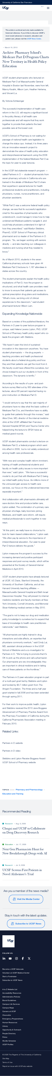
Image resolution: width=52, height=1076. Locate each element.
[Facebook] (24, 958)
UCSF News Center (34, 39)
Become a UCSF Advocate (13, 969)
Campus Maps (8, 1008)
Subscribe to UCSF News (28, 923)
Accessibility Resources (11, 993)
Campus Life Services (11, 1004)
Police (4, 1037)
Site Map (5, 1058)
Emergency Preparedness (12, 1019)
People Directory (9, 1033)
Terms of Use (7, 1062)
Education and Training (12, 794)
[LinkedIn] (5, 958)
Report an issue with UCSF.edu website (17, 1066)
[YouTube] (12, 958)
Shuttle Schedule (9, 1041)
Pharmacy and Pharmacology (29, 789)
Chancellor (6, 1015)
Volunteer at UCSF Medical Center (16, 973)
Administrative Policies (11, 997)
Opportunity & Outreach (11, 1030)
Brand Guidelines (9, 1000)
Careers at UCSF (9, 1011)
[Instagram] (18, 958)
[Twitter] (30, 958)
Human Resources (9, 1022)
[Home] (5, 7)
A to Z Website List (9, 989)
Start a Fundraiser (9, 976)
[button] (42, 6)
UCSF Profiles (7, 1044)
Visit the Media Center (28, 899)
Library (5, 1026)
